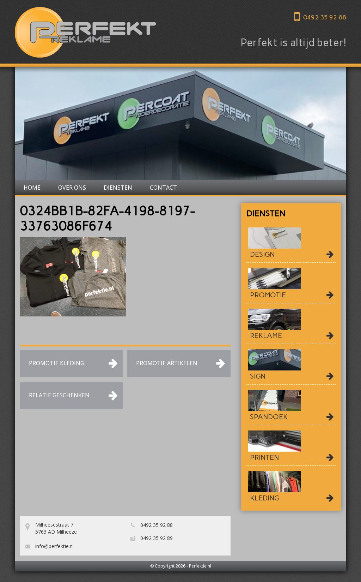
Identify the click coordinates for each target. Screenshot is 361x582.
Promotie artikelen (166, 363)
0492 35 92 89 (156, 538)
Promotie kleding (56, 363)
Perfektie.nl (200, 566)
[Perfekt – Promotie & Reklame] (85, 32)
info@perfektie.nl (54, 546)
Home (32, 187)
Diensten (118, 187)
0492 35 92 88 (324, 17)
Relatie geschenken (59, 395)
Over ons (72, 187)
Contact (163, 187)
